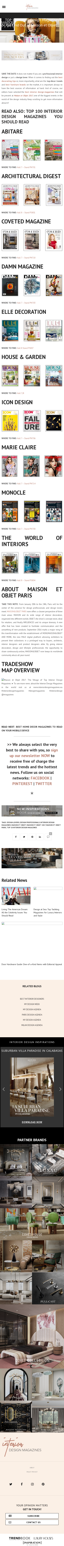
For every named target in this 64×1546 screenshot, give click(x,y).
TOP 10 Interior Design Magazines (22, 827)
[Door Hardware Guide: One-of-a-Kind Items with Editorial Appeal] (32, 941)
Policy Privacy (32, 1472)
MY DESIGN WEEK (32, 1004)
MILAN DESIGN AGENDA (32, 1025)
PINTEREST (22, 783)
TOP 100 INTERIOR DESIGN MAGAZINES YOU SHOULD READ (32, 116)
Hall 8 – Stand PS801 (26, 212)
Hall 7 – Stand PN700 (26, 529)
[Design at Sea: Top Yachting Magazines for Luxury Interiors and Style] (48, 896)
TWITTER (43, 783)
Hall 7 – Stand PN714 (26, 483)
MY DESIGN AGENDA (32, 1009)
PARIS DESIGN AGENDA (32, 1014)
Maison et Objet (18, 825)
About (32, 1468)
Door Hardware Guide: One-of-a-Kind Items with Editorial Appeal (32, 964)
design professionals (30, 822)
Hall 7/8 (20, 393)
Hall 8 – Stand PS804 (26, 580)
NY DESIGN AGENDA (32, 1020)
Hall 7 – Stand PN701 (26, 167)
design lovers (13, 822)
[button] (60, 1089)
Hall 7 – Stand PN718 (26, 257)
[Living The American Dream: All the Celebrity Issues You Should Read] (16, 896)
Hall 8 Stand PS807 (25, 348)
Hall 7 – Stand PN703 (26, 303)
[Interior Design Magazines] (32, 7)
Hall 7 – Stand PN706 (26, 438)
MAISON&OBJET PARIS (17, 611)
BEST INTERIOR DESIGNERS (32, 999)
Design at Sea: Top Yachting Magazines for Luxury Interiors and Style (48, 912)
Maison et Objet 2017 (36, 825)
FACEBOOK (40, 778)
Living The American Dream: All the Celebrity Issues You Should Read (15, 912)
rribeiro (44, 36)
